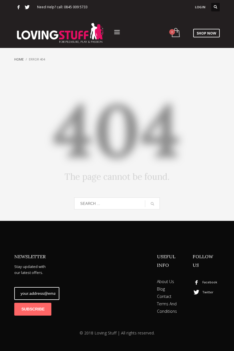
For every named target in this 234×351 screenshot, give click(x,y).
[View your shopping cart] (175, 33)
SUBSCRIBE (33, 309)
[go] (152, 204)
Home (19, 59)
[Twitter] (27, 7)
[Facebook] (18, 7)
